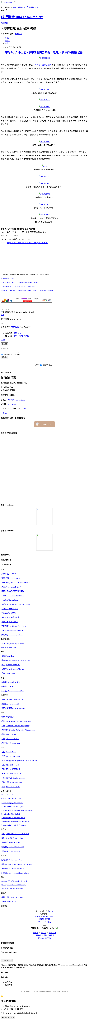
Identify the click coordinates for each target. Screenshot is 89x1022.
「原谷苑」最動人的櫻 (42, 65)
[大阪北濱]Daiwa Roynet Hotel (12, 635)
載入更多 (4, 344)
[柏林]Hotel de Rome (8, 734)
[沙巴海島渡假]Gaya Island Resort (13, 708)
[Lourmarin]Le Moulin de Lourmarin (13, 825)
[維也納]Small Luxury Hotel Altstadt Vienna (16, 864)
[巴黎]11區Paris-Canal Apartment (12, 778)
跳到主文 (4, 23)
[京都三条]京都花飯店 (9, 622)
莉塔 (2, 315)
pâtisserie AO (19, 286)
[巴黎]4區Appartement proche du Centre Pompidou (19, 760)
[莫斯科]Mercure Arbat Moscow (12, 897)
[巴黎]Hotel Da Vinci (8, 752)
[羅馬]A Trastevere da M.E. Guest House (15, 834)
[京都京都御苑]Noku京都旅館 (12, 630)
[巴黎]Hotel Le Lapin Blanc (10, 756)
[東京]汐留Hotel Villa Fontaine (12, 574)
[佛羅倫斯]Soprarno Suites (10, 842)
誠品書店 (52, 933)
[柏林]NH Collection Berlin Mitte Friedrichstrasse (18, 730)
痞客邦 (13, 327)
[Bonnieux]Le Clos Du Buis (10, 814)
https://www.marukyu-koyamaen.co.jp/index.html (27, 243)
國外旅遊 (17, 333)
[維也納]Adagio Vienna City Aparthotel (15, 873)
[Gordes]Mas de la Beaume (10, 795)
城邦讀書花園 (44, 919)
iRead (52, 917)
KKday (5, 413)
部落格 (7, 41)
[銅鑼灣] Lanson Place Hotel (11, 682)
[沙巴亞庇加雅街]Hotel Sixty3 (12, 699)
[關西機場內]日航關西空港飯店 (13, 591)
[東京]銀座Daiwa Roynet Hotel (12, 578)
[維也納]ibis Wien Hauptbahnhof (12, 869)
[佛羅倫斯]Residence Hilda (10, 851)
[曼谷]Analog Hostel (8, 673)
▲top (3, 340)
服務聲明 (65, 991)
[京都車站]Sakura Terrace (10, 600)
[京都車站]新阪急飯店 (9, 609)
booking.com (20, 400)
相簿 (7, 38)
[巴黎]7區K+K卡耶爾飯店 (10, 769)
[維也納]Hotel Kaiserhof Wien (11, 860)
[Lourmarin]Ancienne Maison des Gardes (15, 821)
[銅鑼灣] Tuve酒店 (8, 686)
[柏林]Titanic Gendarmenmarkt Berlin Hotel (16, 721)
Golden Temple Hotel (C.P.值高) (12, 643)
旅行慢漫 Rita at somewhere (22, 17)
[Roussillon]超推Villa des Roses (12, 803)
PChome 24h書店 (44, 922)
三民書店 (38, 935)
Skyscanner (12, 404)
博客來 (45, 917)
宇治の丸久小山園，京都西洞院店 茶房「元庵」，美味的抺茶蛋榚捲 (44, 52)
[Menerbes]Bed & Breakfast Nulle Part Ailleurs (17, 810)
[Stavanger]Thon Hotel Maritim (12, 888)
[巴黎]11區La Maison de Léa (11, 774)
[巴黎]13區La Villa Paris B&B (11, 782)
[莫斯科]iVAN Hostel (8, 901)
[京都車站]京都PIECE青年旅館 (12, 596)
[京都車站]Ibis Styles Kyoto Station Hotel (15, 604)
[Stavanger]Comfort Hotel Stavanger (13, 885)
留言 (18, 327)
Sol (7, 278)
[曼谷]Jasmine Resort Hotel (10, 665)
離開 (12, 1018)
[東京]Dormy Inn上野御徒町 (11, 587)
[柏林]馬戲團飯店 (7, 717)
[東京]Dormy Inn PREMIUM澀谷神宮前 (15, 582)
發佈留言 (4, 357)
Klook (24, 409)
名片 (7, 43)
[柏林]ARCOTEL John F (10, 739)
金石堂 (37, 917)
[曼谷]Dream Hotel (7, 656)
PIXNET (28, 991)
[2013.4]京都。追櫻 (21, 336)
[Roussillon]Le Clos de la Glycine (12, 807)
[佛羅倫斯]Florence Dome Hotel (12, 847)
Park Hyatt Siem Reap (8, 647)
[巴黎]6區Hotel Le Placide (10, 765)
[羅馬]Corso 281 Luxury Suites (12, 838)
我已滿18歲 (5, 1018)
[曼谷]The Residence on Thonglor (13, 669)
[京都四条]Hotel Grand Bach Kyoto (13, 626)
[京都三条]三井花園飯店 (10, 617)
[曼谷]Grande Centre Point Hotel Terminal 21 (16, 660)
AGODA (11, 400)
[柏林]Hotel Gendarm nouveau (11, 743)
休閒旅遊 (18, 34)
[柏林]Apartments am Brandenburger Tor (15, 726)
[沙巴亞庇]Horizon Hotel (10, 704)
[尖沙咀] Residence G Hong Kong (13, 691)
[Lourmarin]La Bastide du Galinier (13, 818)
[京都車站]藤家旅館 (8, 613)
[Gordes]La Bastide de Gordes (11, 798)
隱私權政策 (56, 991)
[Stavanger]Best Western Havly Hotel (14, 881)
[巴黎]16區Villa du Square (10, 787)
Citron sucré (20, 282)
